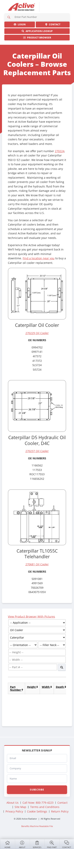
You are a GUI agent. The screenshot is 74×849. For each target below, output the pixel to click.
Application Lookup (38, 31)
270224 (59, 151)
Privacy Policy (14, 811)
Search (8, 17)
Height (31, 687)
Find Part (52, 847)
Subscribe (37, 789)
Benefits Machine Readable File (37, 826)
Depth (60, 687)
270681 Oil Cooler (37, 564)
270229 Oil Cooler (37, 333)
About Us (13, 802)
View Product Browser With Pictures (31, 616)
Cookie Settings (37, 811)
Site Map (20, 807)
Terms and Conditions (44, 807)
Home (7, 847)
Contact (66, 847)
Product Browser (38, 37)
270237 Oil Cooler (37, 451)
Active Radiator (21, 7)
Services (37, 847)
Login (21, 24)
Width (46, 687)
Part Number (16, 688)
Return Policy (59, 811)
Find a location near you (38, 258)
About (22, 847)
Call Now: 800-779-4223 (37, 802)
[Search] (62, 667)
